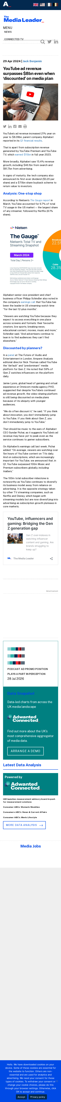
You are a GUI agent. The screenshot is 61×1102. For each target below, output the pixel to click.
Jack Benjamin (32, 61)
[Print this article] (25, 126)
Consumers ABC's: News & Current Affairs (25, 812)
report (40, 200)
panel (11, 355)
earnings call (28, 302)
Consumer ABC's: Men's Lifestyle (20, 817)
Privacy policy (37, 1097)
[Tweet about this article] (4, 126)
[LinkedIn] (56, 42)
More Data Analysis (22, 825)
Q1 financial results (31, 140)
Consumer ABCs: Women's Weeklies (21, 807)
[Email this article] (20, 126)
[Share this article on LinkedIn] (10, 126)
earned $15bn (23, 154)
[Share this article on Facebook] (15, 126)
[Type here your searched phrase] (42, 42)
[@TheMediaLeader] (49, 42)
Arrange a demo (25, 751)
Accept (21, 1097)
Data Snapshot (21, 693)
